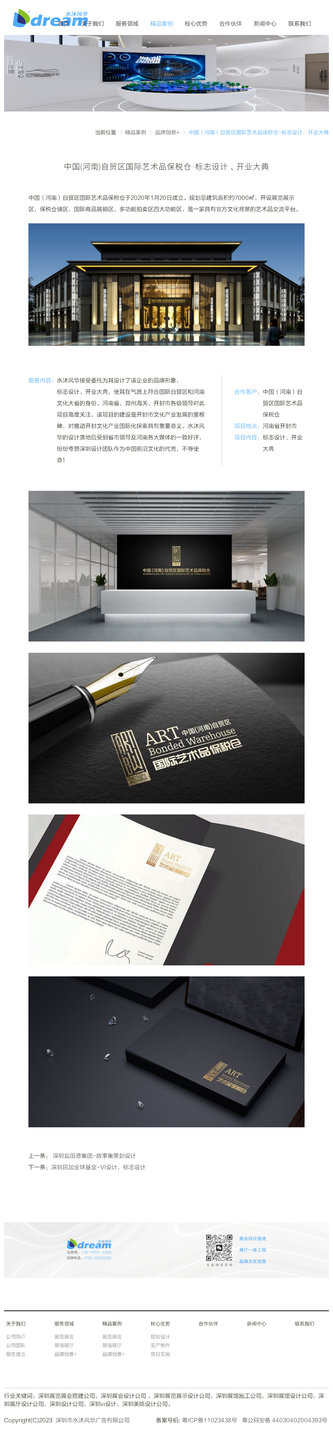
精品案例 (161, 23)
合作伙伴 (230, 23)
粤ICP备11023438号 (209, 1420)
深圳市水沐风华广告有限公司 (93, 1420)
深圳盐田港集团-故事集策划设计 (93, 1156)
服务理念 (16, 1354)
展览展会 (64, 1337)
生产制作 (160, 1345)
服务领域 (127, 23)
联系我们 (299, 23)
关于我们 (92, 23)
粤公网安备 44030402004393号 (284, 1420)
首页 (63, 23)
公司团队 (16, 1345)
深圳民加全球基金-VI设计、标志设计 (98, 1167)
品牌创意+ (167, 132)
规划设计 (160, 1337)
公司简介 (16, 1337)
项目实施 (160, 1354)
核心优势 (196, 23)
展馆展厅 (64, 1345)
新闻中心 (265, 23)
